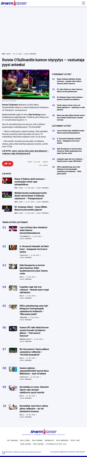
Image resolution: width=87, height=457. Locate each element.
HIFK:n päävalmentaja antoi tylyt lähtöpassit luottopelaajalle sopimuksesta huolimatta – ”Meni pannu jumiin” (34, 310)
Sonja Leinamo (25, 440)
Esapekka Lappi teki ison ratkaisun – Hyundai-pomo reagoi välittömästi (34, 290)
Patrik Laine (75, 440)
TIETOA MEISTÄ (54, 452)
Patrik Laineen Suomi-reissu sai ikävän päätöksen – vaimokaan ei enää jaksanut (71, 107)
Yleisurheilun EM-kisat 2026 (56, 444)
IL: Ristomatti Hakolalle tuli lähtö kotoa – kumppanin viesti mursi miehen (34, 249)
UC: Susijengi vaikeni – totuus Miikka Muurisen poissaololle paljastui (31, 208)
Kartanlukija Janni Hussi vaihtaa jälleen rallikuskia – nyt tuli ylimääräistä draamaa (34, 409)
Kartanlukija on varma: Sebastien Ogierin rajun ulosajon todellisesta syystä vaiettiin (34, 390)
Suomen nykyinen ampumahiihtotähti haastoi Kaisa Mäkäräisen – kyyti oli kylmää (34, 371)
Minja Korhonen (37, 440)
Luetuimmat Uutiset (61, 126)
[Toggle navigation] (83, 3)
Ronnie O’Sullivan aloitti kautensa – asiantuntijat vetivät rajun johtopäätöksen (30, 182)
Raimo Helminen (25, 444)
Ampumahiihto (49, 440)
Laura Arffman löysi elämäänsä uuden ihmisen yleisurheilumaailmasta (33, 230)
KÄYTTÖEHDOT (80, 452)
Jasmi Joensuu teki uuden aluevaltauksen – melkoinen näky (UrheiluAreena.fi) (25, 152)
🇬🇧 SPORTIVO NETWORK (67, 452)
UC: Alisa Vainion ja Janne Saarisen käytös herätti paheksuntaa (69, 90)
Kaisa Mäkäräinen (62, 440)
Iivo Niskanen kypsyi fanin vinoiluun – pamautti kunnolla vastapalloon (70, 98)
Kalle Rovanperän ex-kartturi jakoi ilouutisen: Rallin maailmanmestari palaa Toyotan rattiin (34, 269)
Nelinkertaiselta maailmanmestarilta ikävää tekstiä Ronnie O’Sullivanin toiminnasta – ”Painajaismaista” (31, 196)
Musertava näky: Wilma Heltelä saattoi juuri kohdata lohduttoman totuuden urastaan (71, 117)
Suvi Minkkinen (12, 440)
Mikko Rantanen (38, 444)
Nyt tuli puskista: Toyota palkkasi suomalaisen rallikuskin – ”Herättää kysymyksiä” (34, 352)
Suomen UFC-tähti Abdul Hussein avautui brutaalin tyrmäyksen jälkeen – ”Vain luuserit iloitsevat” (34, 331)
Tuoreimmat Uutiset (62, 74)
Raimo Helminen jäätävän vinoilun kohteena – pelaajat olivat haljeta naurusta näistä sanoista (69, 81)
